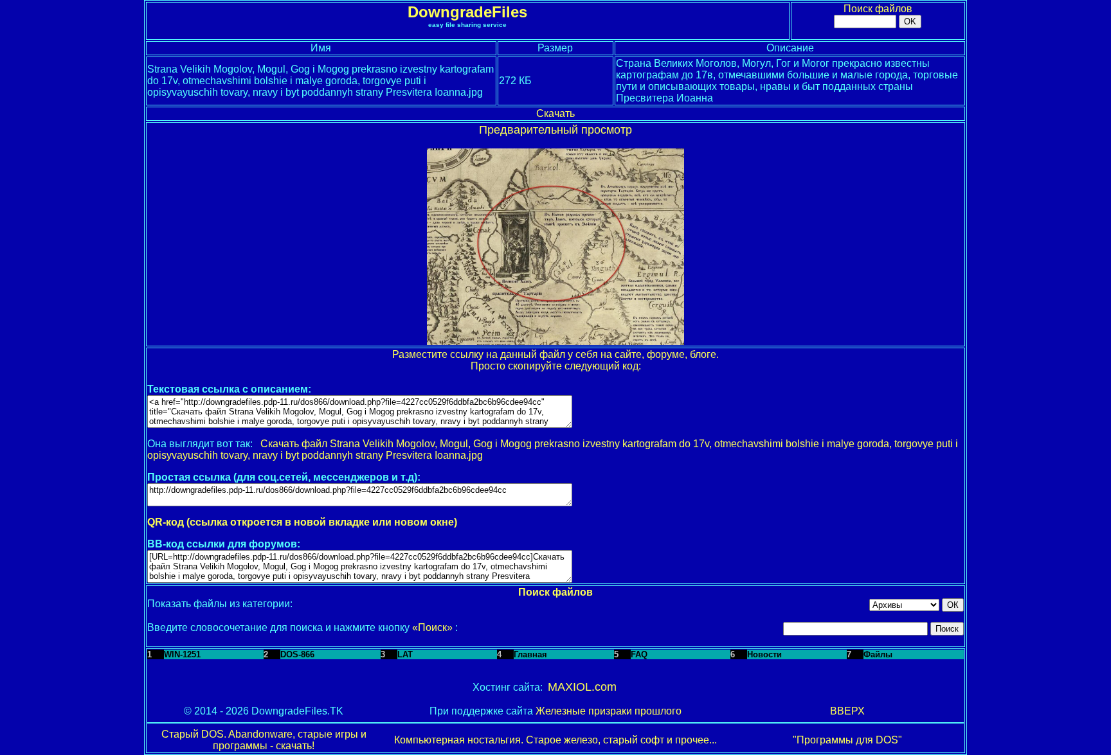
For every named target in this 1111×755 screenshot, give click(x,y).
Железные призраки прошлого (609, 711)
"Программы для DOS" (847, 739)
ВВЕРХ (847, 711)
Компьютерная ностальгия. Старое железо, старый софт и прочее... (555, 739)
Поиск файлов (878, 8)
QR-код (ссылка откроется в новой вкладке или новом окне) (302, 522)
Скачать (555, 113)
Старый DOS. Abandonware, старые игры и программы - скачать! (263, 740)
